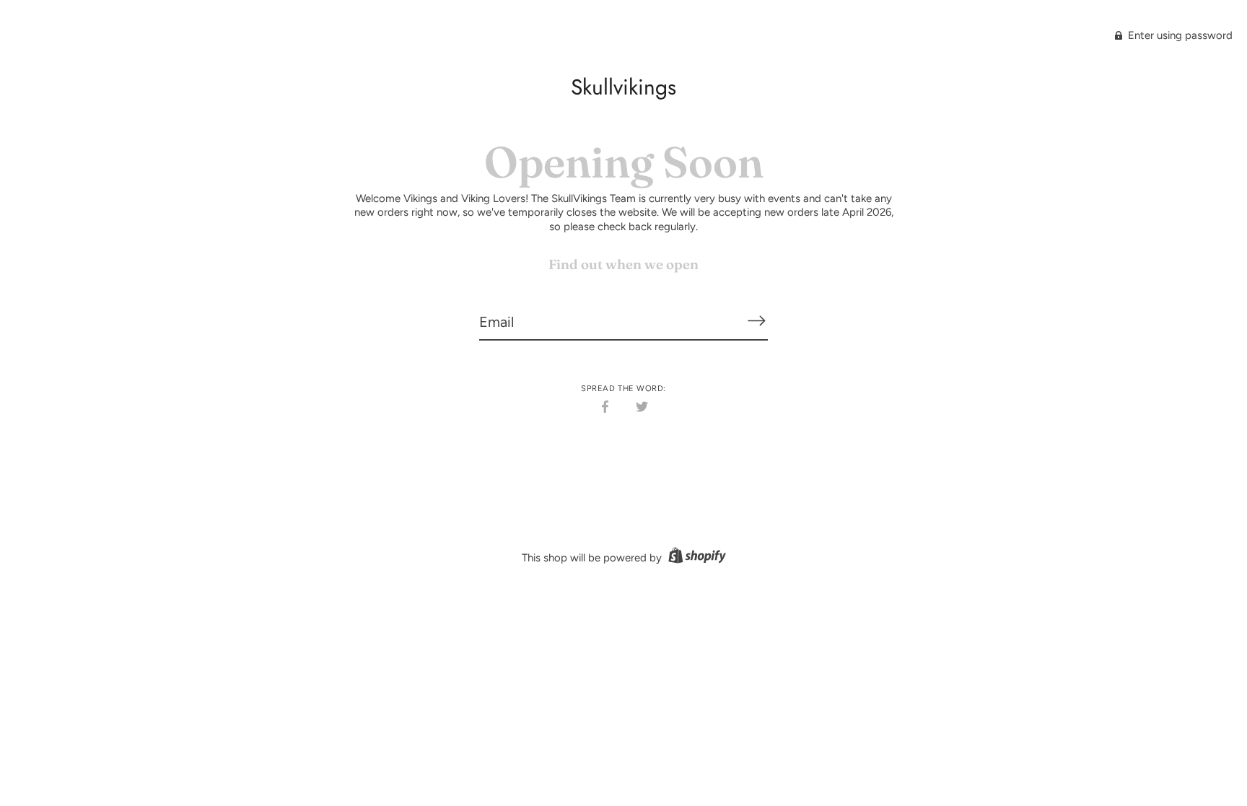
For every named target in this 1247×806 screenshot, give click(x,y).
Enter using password (1179, 35)
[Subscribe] (756, 321)
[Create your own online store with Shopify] (695, 557)
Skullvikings (623, 86)
